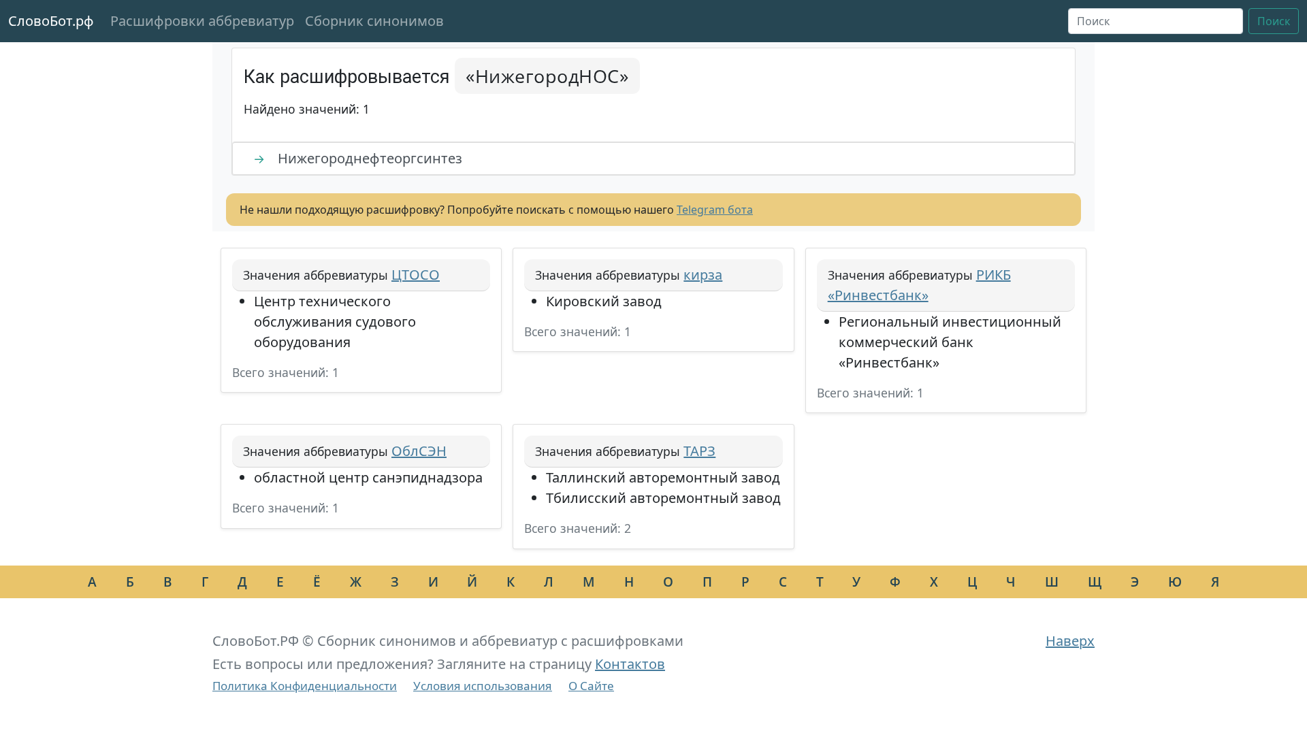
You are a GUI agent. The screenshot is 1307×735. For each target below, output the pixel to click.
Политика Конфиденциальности (304, 685)
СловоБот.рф (51, 21)
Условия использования (482, 685)
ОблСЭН (419, 451)
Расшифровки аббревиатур (202, 21)
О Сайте (591, 685)
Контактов (630, 664)
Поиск (1273, 21)
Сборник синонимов (374, 21)
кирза (702, 274)
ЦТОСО (415, 274)
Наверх (1070, 641)
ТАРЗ (699, 451)
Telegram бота (715, 209)
